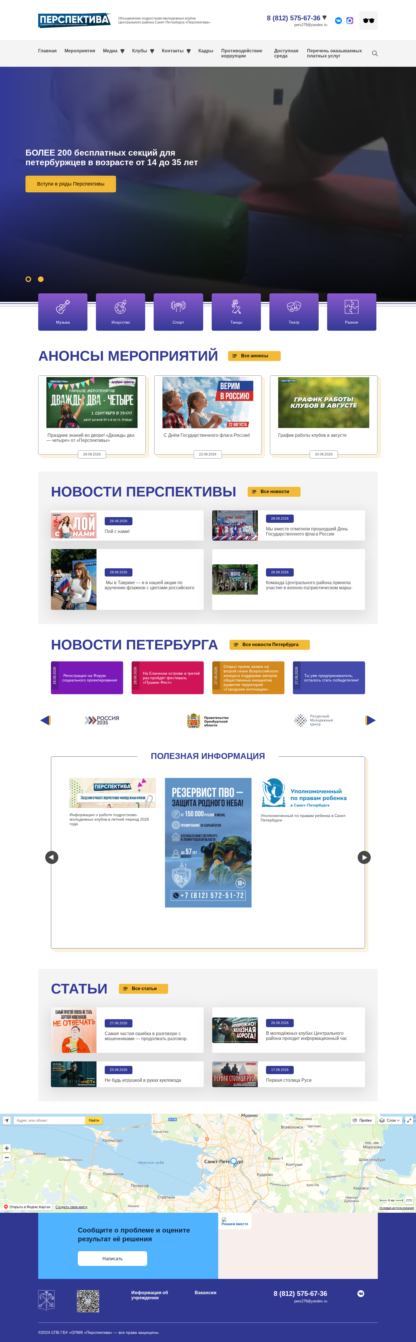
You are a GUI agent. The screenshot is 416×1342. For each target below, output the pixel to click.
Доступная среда (286, 53)
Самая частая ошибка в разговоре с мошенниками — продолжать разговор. (146, 1036)
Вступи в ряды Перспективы (70, 184)
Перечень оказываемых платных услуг (334, 53)
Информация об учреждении (149, 1295)
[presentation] (45, 720)
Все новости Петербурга (271, 644)
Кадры (205, 50)
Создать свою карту (71, 1207)
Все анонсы (254, 355)
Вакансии (205, 1292)
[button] (28, 279)
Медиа (110, 50)
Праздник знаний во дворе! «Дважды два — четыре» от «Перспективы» (90, 438)
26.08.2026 (280, 1023)
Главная (47, 50)
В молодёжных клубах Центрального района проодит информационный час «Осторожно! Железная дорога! (306, 1038)
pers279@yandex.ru (310, 25)
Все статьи (144, 988)
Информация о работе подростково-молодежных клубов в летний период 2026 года (109, 819)
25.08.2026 (118, 1070)
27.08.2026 (118, 1023)
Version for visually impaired (368, 20)
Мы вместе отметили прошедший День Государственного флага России (307, 531)
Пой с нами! (118, 531)
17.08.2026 (280, 1070)
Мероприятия (80, 50)
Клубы (139, 50)
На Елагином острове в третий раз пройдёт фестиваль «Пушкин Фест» (171, 678)
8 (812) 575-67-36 (293, 18)
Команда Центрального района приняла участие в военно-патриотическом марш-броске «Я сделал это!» (309, 587)
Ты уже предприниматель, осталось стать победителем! (331, 677)
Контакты (173, 50)
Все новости (275, 491)
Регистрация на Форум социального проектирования (90, 677)
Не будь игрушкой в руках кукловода (143, 1080)
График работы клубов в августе (312, 435)
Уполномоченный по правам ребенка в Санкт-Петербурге (304, 817)
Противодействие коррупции (241, 53)
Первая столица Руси (289, 1080)
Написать (112, 1258)
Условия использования (396, 1208)
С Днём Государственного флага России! (206, 435)
